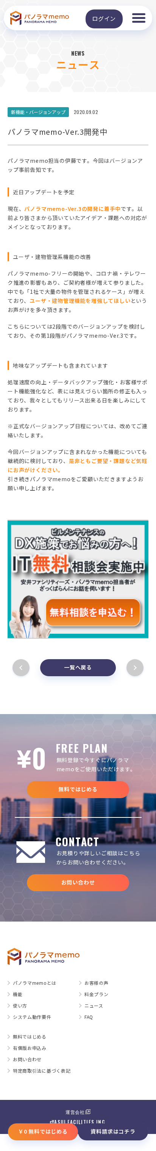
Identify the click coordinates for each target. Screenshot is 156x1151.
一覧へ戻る (78, 667)
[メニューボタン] (138, 18)
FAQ (88, 1017)
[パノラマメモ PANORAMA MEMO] (39, 18)
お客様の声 (96, 983)
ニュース (93, 1005)
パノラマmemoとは (34, 983)
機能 (17, 994)
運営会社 (75, 1111)
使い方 (20, 1005)
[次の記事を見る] (133, 667)
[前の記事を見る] (22, 667)
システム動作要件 (32, 1017)
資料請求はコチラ (112, 1131)
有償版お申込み (30, 1048)
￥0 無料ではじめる (43, 1131)
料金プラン (96, 994)
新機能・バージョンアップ (38, 112)
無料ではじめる (78, 789)
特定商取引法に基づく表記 (41, 1070)
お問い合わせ (78, 882)
